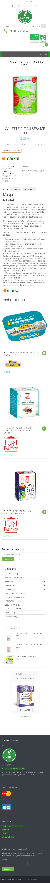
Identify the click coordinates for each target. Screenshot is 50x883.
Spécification (15, 189)
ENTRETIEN (9, 585)
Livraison (5, 833)
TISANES (8, 613)
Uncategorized (10, 616)
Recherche (8, 559)
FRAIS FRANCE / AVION (13, 593)
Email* (4, 860)
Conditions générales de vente (13, 826)
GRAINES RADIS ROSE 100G (26, 656)
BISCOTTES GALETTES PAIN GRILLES (8, 173)
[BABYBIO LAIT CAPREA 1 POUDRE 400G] (9, 648)
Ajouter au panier (44, 353)
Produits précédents (19, 62)
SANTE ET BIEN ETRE (13, 609)
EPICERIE (12, 176)
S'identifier (17, 6)
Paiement (5, 830)
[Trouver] (43, 26)
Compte (20, 2)
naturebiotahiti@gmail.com (15, 768)
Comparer (6, 144)
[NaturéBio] (25, 16)
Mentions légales (8, 837)
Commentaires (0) (29, 189)
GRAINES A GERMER (12, 597)
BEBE (7, 581)
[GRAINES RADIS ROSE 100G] (9, 659)
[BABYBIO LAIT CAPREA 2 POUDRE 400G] (9, 636)
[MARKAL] (10, 158)
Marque (5, 189)
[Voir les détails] (25, 326)
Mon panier (30, 2)
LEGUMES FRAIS (11, 605)
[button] (42, 54)
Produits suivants (31, 63)
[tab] (5, 189)
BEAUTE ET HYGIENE (13, 577)
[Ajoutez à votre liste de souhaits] (2, 310)
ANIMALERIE (9, 574)
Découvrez (25, 710)
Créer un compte (32, 6)
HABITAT (8, 601)
